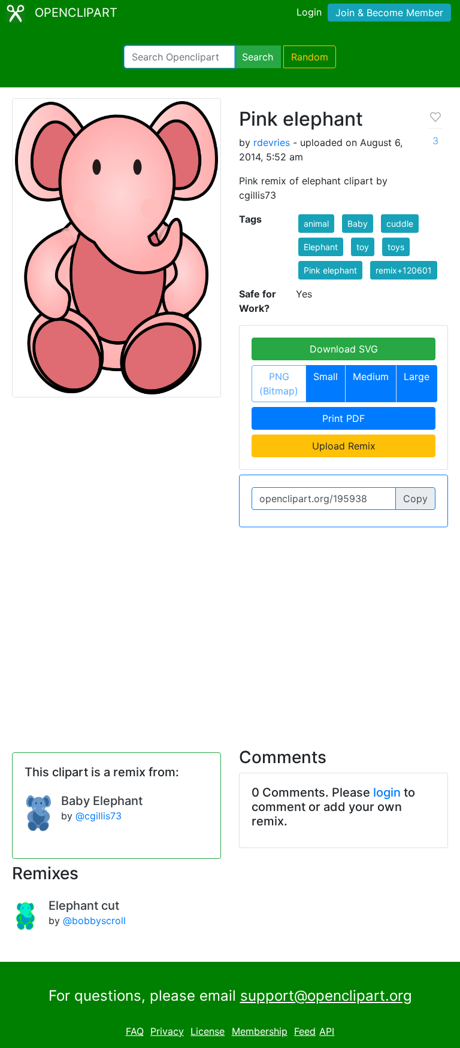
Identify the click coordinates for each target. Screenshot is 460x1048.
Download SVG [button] (344, 349)
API (326, 1031)
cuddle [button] (399, 223)
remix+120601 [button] (404, 270)
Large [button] (416, 376)
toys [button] (396, 247)
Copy (415, 499)
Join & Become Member (389, 13)
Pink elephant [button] (330, 270)
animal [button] (316, 223)
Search (257, 57)
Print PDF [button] (343, 418)
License (207, 1031)
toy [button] (362, 247)
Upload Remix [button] (344, 446)
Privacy (167, 1031)
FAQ (135, 1031)
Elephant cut (84, 905)
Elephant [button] (321, 247)
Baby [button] (357, 223)
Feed (305, 1031)
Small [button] (325, 376)
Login (309, 12)
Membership (260, 1031)
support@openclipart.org (326, 995)
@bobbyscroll (94, 921)
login (387, 792)
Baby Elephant (102, 801)
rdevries (271, 142)
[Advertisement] (230, 630)
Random (309, 57)
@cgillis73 (98, 816)
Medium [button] (371, 376)
